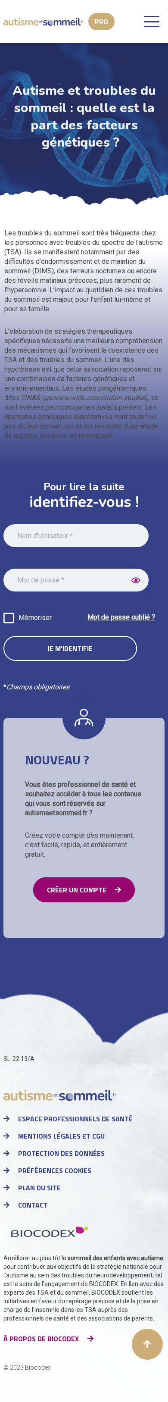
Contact (33, 1205)
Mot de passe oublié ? (121, 617)
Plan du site (39, 1188)
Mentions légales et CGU (61, 1136)
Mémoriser (35, 617)
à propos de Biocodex (41, 1338)
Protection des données (61, 1153)
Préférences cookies (54, 1170)
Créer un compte (76, 890)
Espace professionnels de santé (75, 1119)
